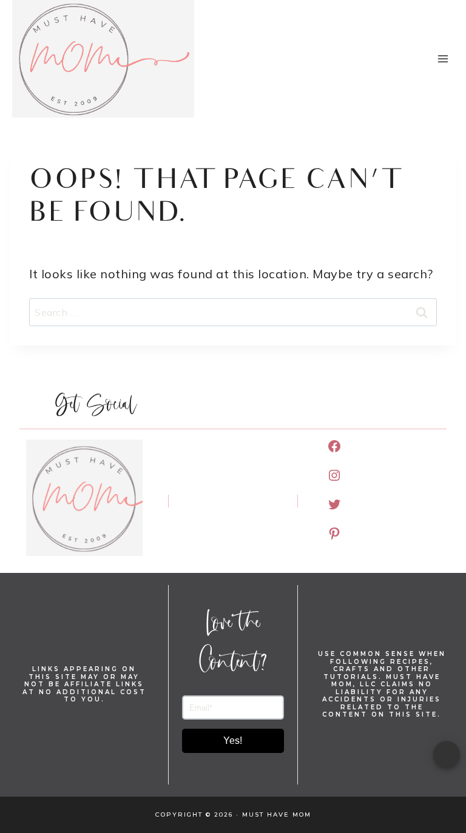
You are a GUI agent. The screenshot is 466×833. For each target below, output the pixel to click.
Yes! (232, 740)
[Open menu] (442, 58)
